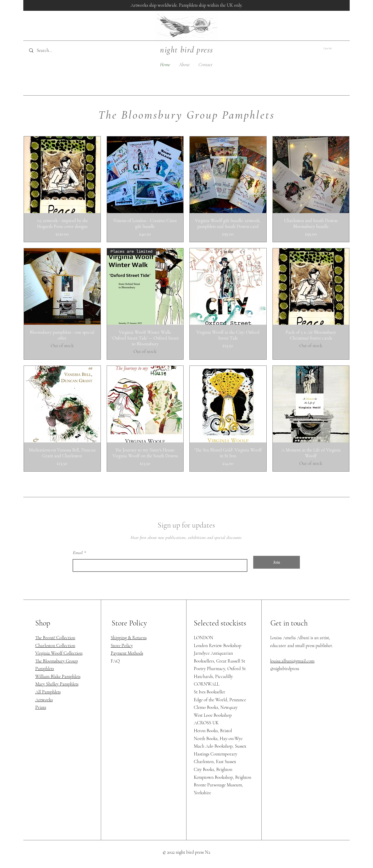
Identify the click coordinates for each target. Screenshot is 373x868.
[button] (331, 48)
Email (78, 553)
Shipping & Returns (129, 638)
